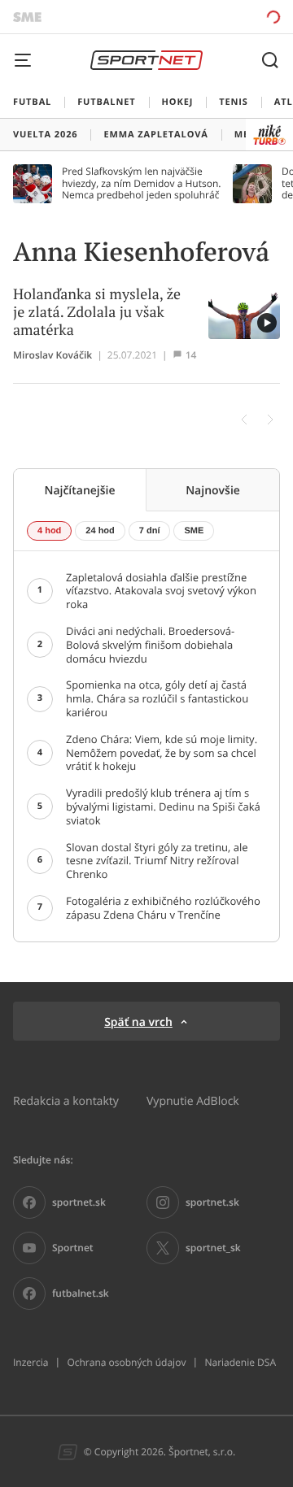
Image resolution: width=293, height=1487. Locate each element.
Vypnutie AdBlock (192, 1100)
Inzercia (30, 1362)
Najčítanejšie (79, 490)
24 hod (99, 531)
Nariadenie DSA (240, 1362)
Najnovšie (213, 490)
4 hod (49, 531)
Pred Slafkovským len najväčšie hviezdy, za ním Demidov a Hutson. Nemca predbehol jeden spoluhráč (141, 183)
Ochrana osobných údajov (126, 1362)
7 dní (149, 531)
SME (193, 531)
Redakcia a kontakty (66, 1100)
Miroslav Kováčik (52, 355)
